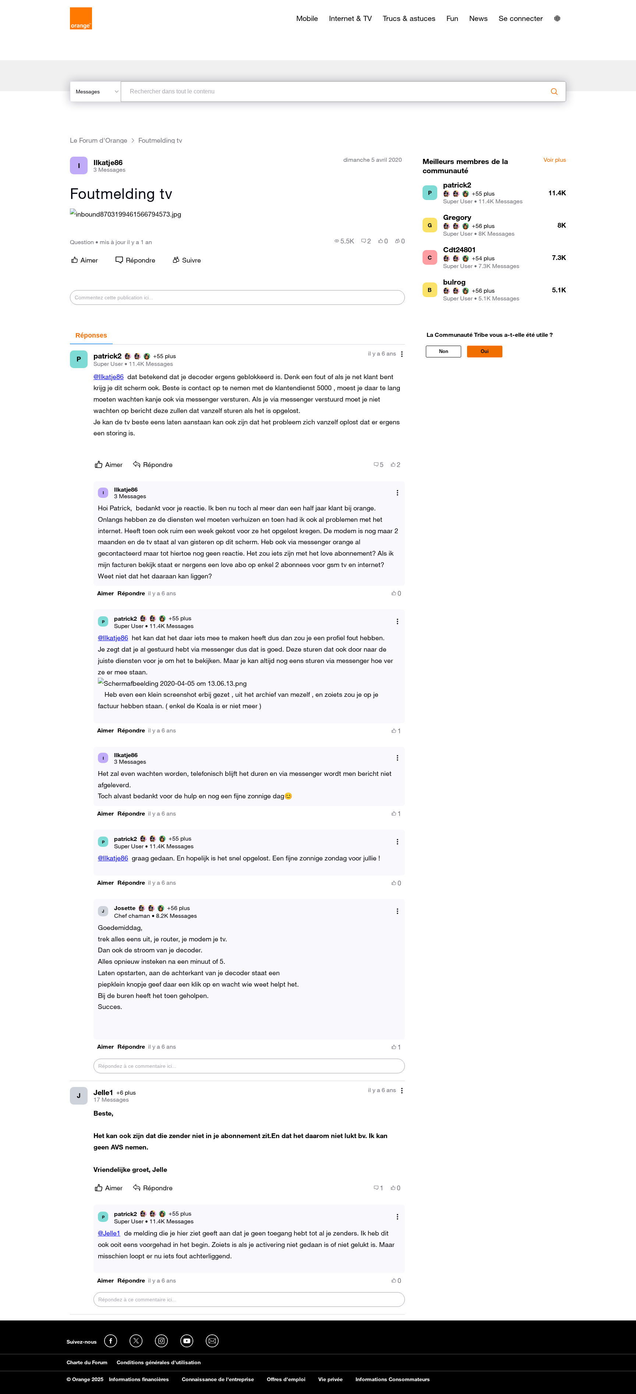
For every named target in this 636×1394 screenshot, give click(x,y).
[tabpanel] (237, 830)
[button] (125, 214)
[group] (344, 241)
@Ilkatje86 (108, 376)
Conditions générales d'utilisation (159, 1362)
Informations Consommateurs (393, 1379)
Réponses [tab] (91, 335)
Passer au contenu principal (39, 5)
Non (443, 351)
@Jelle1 (109, 1233)
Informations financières (139, 1379)
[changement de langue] (557, 18)
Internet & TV (350, 18)
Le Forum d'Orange (98, 140)
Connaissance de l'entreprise (218, 1379)
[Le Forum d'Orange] (81, 18)
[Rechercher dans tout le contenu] (554, 92)
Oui (485, 351)
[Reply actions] (397, 492)
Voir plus (555, 160)
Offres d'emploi (286, 1379)
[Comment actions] (402, 354)
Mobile (307, 18)
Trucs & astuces (409, 18)
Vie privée (330, 1379)
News (478, 18)
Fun (452, 18)
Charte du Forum (87, 1362)
